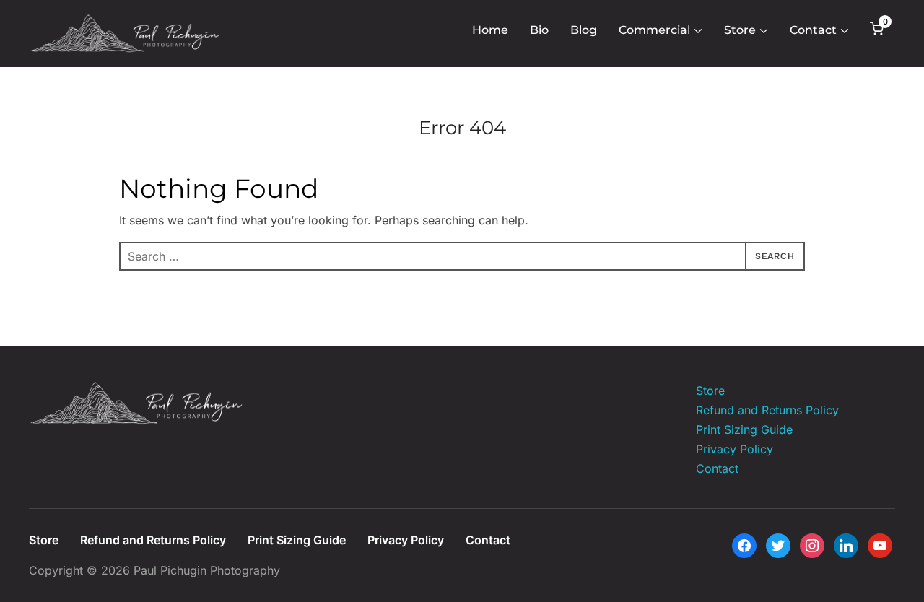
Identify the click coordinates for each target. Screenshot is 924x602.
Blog (583, 30)
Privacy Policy (734, 449)
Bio (539, 30)
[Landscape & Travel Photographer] (137, 390)
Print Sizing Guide (744, 429)
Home (490, 30)
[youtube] (880, 544)
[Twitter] (778, 544)
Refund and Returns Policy (767, 410)
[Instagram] (812, 544)
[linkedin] (846, 544)
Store (740, 30)
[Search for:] (462, 256)
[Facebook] (744, 544)
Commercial (654, 30)
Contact (813, 30)
